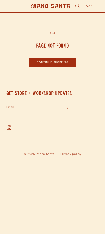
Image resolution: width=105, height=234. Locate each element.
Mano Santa (45, 154)
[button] (10, 6)
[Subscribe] (66, 108)
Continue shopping (52, 62)
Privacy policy (71, 154)
